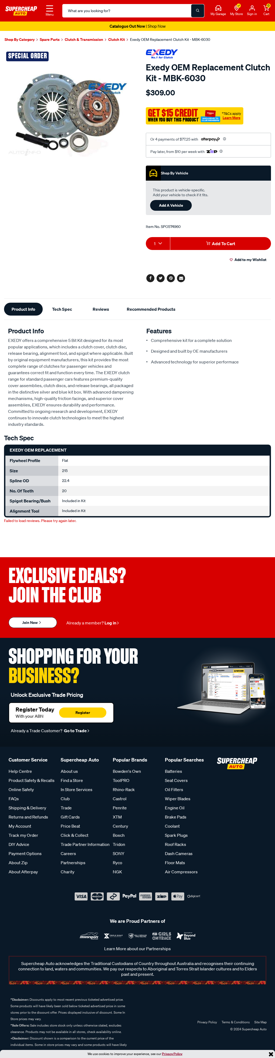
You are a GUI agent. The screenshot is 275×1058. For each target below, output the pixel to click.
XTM (117, 817)
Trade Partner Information (85, 844)
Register (82, 712)
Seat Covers (176, 780)
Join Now (30, 622)
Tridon (119, 844)
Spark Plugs (176, 835)
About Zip (18, 862)
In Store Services (76, 789)
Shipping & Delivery (27, 807)
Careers (68, 853)
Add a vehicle (171, 205)
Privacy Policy (172, 1054)
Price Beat (70, 826)
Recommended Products (151, 309)
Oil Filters (174, 789)
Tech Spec (62, 309)
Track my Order (23, 835)
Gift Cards (70, 817)
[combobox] (158, 243)
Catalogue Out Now (138, 26)
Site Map (260, 1022)
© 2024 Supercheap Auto (248, 1029)
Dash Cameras (179, 853)
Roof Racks (175, 844)
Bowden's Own (127, 771)
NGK (117, 871)
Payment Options (25, 853)
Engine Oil (174, 807)
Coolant (172, 826)
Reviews (101, 309)
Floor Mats (175, 862)
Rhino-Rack (124, 789)
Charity (67, 871)
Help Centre (20, 771)
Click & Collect (74, 835)
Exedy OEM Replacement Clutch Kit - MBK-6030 (170, 39)
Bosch (119, 835)
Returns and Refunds (28, 817)
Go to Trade (75, 730)
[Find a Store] (236, 8)
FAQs (14, 798)
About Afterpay (23, 871)
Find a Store (72, 780)
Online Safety (21, 789)
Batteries (173, 771)
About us (69, 771)
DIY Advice (19, 844)
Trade (66, 807)
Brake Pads (175, 817)
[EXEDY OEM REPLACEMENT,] (68, 114)
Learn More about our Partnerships (137, 948)
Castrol (119, 798)
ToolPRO (121, 780)
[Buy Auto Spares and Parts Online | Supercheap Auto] (21, 10)
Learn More (231, 117)
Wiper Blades (177, 798)
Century (120, 826)
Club (65, 798)
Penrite (120, 807)
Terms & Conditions (236, 1022)
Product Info (23, 309)
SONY (118, 853)
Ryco (117, 862)
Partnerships (73, 862)
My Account (20, 826)
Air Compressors (181, 871)
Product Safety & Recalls (32, 780)
